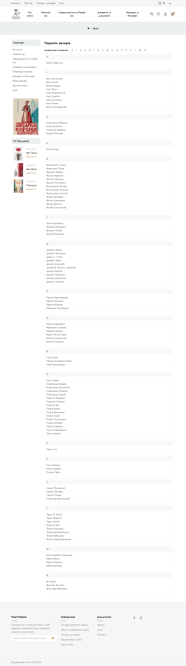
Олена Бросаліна (55, 412)
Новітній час (45, 14)
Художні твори (20, 85)
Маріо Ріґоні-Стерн (56, 334)
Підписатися (53, 638)
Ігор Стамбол (53, 96)
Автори (101, 624)
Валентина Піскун (55, 168)
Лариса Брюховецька (57, 297)
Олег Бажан (52, 380)
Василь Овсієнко (55, 179)
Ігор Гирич (51, 89)
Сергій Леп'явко (54, 491)
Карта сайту (67, 644)
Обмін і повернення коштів (75, 629)
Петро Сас (51, 449)
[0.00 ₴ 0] (170, 18)
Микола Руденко (55, 341)
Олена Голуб (53, 415)
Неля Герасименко (56, 364)
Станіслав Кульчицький (58, 498)
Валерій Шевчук (54, 172)
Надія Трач (52, 357)
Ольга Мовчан (53, 433)
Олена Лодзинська (56, 419)
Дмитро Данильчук (56, 278)
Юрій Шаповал (54, 565)
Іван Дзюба (52, 82)
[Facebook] (164, 3)
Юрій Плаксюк (54, 562)
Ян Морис (51, 581)
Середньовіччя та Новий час (72, 14)
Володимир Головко (56, 186)
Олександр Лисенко (57, 391)
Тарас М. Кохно (54, 514)
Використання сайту (71, 639)
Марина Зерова (54, 331)
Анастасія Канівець (56, 129)
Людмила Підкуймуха (57, 308)
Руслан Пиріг (53, 472)
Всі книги (30, 14)
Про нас (28, 3)
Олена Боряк (53, 408)
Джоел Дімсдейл (55, 264)
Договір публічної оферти (74, 624)
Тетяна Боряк (53, 525)
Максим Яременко (55, 324)
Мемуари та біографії (132, 14)
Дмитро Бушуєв (54, 271)
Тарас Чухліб (53, 521)
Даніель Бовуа (54, 249)
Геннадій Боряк (54, 230)
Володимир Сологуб (57, 193)
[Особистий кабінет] (165, 14)
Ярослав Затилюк (55, 585)
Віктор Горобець (54, 196)
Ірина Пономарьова (56, 107)
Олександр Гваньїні (56, 383)
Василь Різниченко (56, 182)
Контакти (15, 3)
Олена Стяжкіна (54, 426)
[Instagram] (160, 3)
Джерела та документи (104, 14)
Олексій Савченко (55, 398)
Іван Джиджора (54, 78)
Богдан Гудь (52, 149)
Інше (15, 90)
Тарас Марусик (54, 518)
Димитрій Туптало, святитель (61, 267)
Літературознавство (22, 71)
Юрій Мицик (53, 558)
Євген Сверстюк (54, 62)
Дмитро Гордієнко (55, 274)
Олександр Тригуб (56, 394)
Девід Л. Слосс (54, 256)
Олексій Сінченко (55, 401)
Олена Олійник (54, 422)
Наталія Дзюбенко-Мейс (59, 361)
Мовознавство (20, 80)
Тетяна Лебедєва (55, 535)
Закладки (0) (158, 14)
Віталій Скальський (56, 207)
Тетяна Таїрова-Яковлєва (58, 539)
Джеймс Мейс (54, 260)
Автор (96, 28)
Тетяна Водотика (54, 528)
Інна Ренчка (52, 103)
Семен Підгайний (55, 488)
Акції (99, 629)
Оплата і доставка (46, 3)
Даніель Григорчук (56, 253)
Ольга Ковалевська (56, 430)
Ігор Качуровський (55, 92)
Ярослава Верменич (56, 588)
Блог (61, 3)
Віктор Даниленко (55, 200)
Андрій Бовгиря (54, 133)
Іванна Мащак (53, 85)
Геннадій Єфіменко (56, 226)
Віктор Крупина (54, 204)
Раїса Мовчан (53, 465)
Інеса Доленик (54, 99)
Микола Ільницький (56, 338)
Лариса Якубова (54, 304)
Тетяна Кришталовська (57, 532)
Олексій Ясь (52, 405)
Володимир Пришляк (57, 189)
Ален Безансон (54, 126)
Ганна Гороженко (55, 223)
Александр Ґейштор (56, 122)
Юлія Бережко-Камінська (59, 555)
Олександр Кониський (58, 387)
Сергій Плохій (53, 495)
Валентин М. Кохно (56, 165)
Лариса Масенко (55, 301)
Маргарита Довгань (56, 327)
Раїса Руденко (53, 468)
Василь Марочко (54, 175)
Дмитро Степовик (55, 281)
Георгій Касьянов (55, 234)
